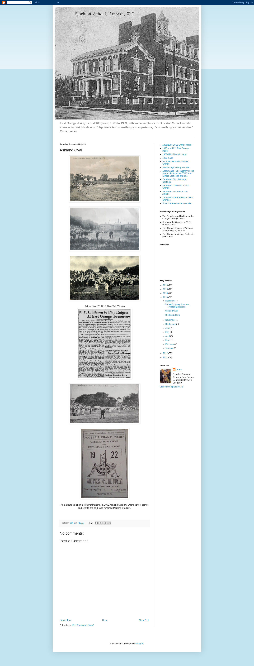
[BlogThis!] (99, 523)
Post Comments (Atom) (83, 625)
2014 (165, 293)
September (170, 324)
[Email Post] (90, 523)
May (167, 332)
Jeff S (179, 369)
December (170, 301)
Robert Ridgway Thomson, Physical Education (177, 305)
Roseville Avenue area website (176, 203)
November (170, 320)
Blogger (139, 644)
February (169, 344)
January (169, 348)
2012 (165, 353)
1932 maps (167, 158)
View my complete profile (171, 387)
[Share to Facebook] (106, 523)
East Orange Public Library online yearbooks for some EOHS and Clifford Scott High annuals (178, 173)
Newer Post (65, 620)
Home (105, 620)
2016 (165, 285)
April (167, 336)
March (168, 340)
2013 (165, 297)
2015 (165, 289)
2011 (165, 357)
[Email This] (96, 523)
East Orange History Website (175, 167)
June (168, 328)
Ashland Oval (171, 311)
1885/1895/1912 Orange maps (176, 145)
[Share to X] (103, 523)
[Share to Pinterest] (109, 523)
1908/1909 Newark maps (174, 154)
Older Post (144, 620)
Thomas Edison (172, 315)
